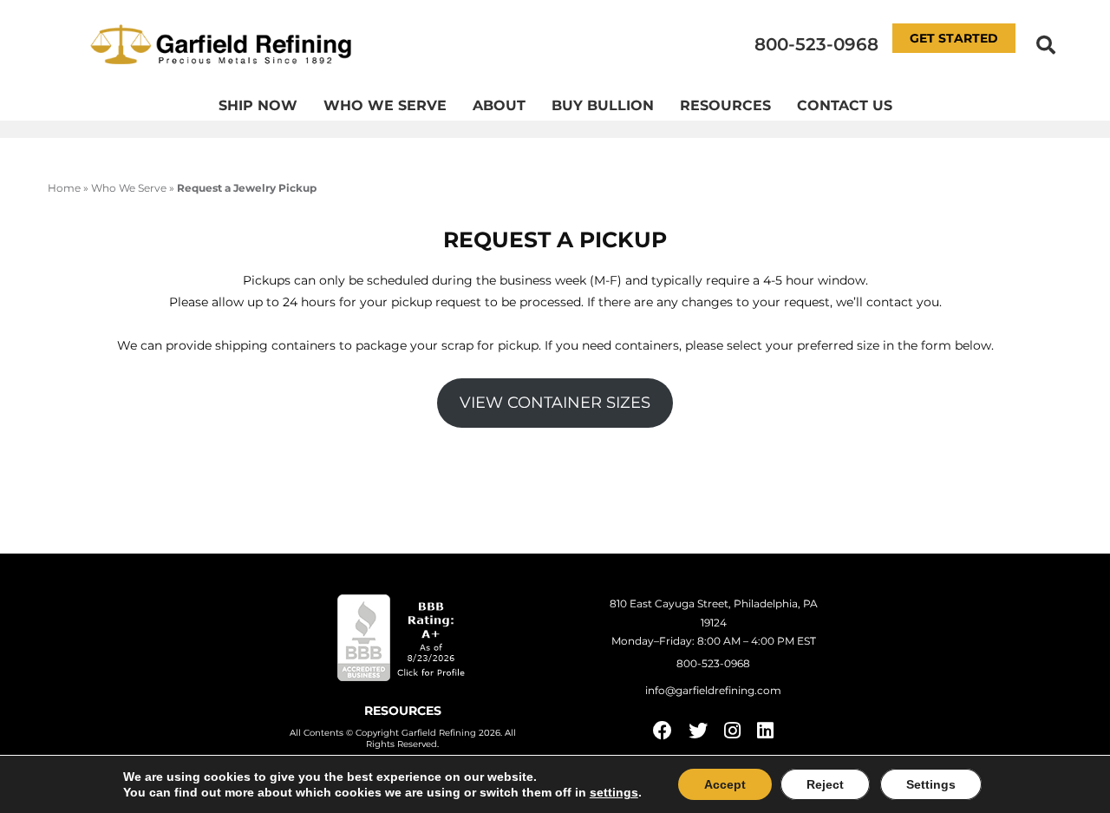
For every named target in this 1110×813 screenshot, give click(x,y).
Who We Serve (385, 105)
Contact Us (844, 105)
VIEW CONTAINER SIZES (555, 402)
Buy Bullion (603, 105)
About (499, 105)
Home (64, 187)
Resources (725, 105)
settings (614, 792)
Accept (725, 784)
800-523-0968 (816, 44)
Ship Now (258, 105)
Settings (931, 784)
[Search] (1045, 44)
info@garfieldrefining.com (713, 690)
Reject (825, 784)
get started (954, 38)
